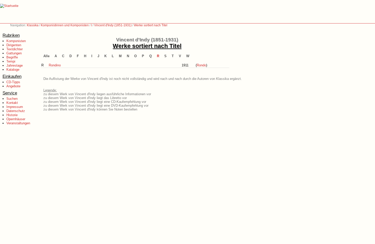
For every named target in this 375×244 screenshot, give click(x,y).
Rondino (55, 65)
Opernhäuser (15, 119)
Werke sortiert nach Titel (150, 25)
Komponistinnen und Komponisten (65, 25)
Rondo (201, 65)
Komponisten (16, 41)
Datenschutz (15, 111)
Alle (46, 56)
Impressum (14, 107)
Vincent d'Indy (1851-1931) (113, 25)
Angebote (13, 86)
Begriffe (12, 57)
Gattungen (14, 53)
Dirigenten (13, 45)
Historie (12, 115)
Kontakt (12, 103)
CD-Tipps (13, 82)
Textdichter (14, 49)
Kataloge (12, 69)
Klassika (33, 25)
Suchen (12, 99)
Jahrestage (14, 65)
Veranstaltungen (18, 123)
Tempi (10, 61)
